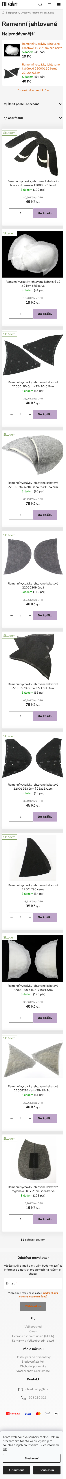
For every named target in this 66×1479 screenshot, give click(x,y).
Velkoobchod (33, 1326)
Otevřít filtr (15, 118)
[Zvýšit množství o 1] (30, 213)
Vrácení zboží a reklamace (33, 1371)
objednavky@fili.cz (37, 1389)
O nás (33, 1331)
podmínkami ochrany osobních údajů (38, 1294)
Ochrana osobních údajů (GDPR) (33, 1336)
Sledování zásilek (33, 1361)
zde (5, 1449)
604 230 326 (38, 1398)
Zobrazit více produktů (31, 90)
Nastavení (31, 1458)
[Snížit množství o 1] (11, 213)
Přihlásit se (33, 1306)
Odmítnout (16, 1470)
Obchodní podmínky (33, 1366)
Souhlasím (47, 1470)
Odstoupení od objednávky (33, 1357)
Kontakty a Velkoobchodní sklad (33, 1341)
